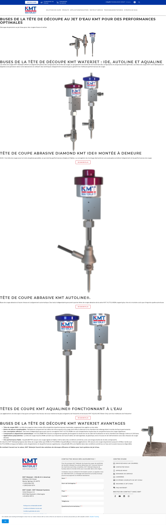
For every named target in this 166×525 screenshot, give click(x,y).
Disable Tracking (94, 516)
